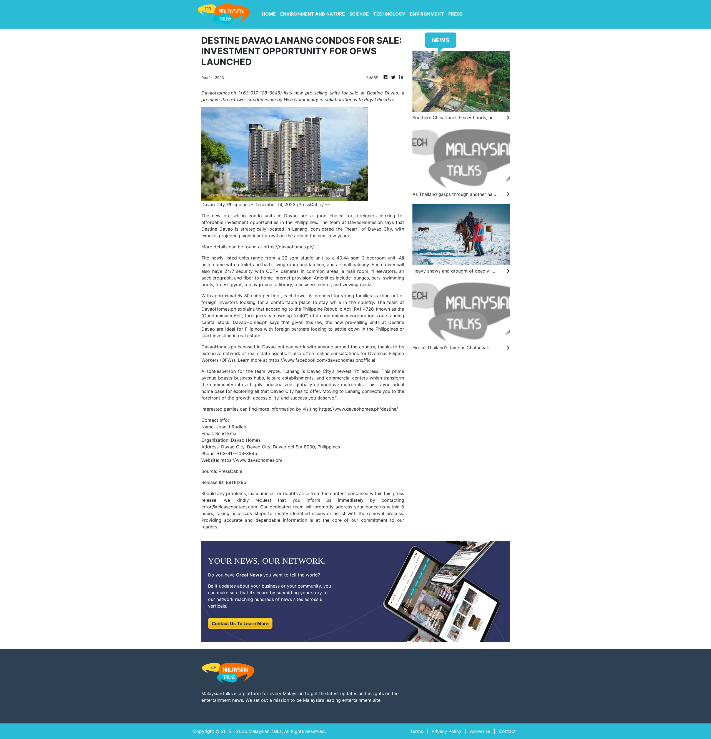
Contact (507, 731)
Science (359, 14)
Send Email (227, 433)
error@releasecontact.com (229, 507)
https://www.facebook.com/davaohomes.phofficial (322, 360)
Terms (416, 731)
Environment (427, 14)
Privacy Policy (446, 731)
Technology (389, 14)
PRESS (455, 14)
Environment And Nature (312, 14)
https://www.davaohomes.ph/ (251, 460)
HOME (269, 14)
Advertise (480, 731)
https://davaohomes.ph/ (289, 246)
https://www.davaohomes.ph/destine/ (358, 409)
